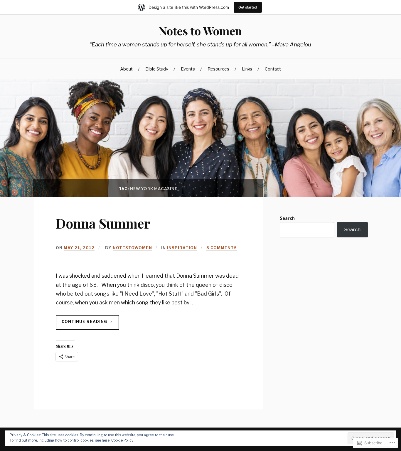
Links (247, 69)
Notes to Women (200, 30)
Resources (218, 69)
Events (188, 69)
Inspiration (182, 248)
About (126, 69)
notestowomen (132, 248)
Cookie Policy (122, 440)
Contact (273, 69)
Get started (247, 7)
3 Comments (221, 248)
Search (287, 218)
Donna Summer (103, 223)
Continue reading (82, 323)
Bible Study (156, 69)
